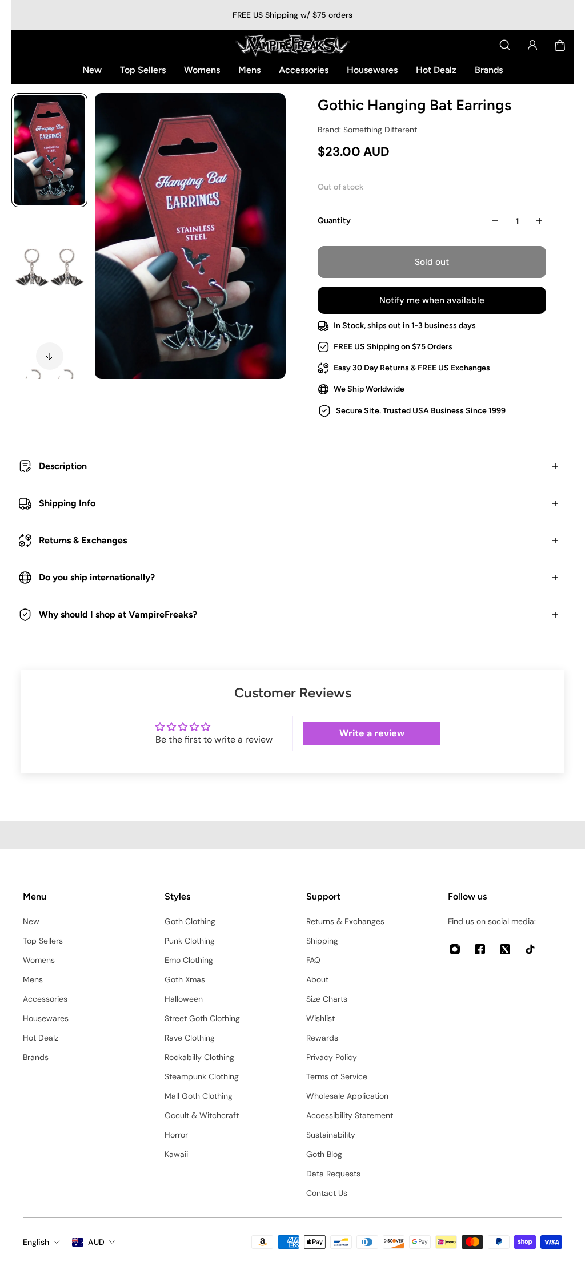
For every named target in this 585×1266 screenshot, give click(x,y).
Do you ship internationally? (97, 577)
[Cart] (560, 45)
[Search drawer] (505, 45)
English (36, 1242)
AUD (96, 1242)
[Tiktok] (530, 949)
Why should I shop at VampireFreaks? (118, 614)
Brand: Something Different (367, 129)
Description (63, 466)
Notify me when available (431, 300)
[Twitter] (505, 949)
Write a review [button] (371, 733)
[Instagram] (454, 949)
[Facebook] (479, 949)
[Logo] (292, 45)
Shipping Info (67, 503)
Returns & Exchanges (83, 540)
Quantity (334, 220)
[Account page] (532, 45)
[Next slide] (49, 356)
